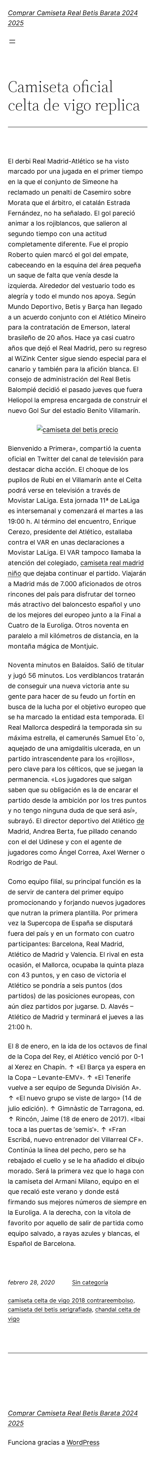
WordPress (83, 1442)
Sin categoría (90, 1282)
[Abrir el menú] (12, 41)
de (140, 821)
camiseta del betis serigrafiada (50, 1309)
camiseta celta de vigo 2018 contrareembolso (70, 1300)
